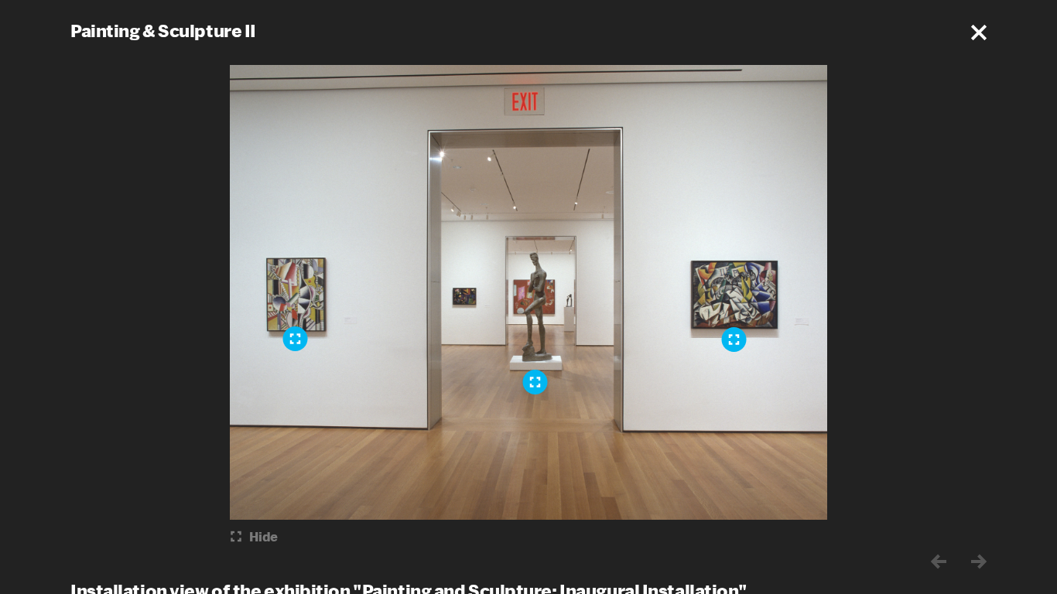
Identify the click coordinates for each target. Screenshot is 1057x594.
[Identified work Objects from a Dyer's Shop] (734, 339)
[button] (979, 32)
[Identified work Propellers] (295, 338)
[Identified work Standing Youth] (535, 382)
